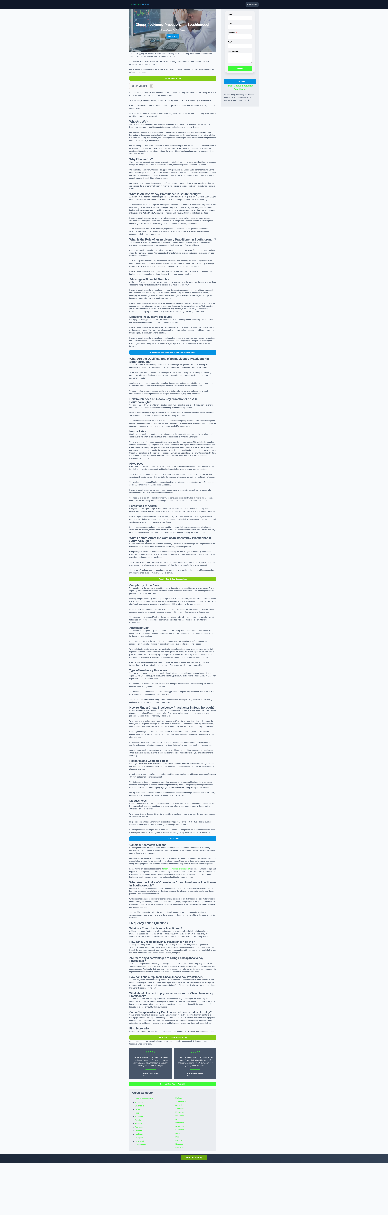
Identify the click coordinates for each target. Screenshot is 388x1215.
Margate (178, 1140)
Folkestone (179, 1130)
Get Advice (173, 36)
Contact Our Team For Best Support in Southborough (173, 352)
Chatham (138, 1131)
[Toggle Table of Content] (150, 86)
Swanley (138, 1124)
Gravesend (139, 1141)
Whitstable (179, 1116)
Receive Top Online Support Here (173, 579)
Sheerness (179, 1109)
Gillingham (139, 1138)
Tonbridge (139, 1102)
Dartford (178, 1098)
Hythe (177, 1119)
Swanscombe (140, 1145)
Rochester (139, 1127)
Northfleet (139, 1134)
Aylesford (138, 1120)
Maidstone (139, 1116)
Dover (177, 1133)
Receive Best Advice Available (173, 1084)
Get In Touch (240, 82)
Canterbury (179, 1123)
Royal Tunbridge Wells (144, 1099)
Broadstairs (179, 1147)
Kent (137, 1113)
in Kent (176, 869)
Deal (177, 1137)
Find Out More (173, 839)
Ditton (137, 1109)
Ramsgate (179, 1144)
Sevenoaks (139, 1106)
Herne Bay (179, 1126)
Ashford (178, 1105)
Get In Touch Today (173, 78)
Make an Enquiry (194, 1157)
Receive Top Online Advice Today (173, 1037)
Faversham (179, 1112)
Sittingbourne (180, 1102)
